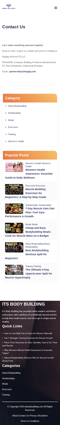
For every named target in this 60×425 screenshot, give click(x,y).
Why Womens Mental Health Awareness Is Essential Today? (27, 351)
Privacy (33, 415)
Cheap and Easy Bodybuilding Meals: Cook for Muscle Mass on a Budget (28, 231)
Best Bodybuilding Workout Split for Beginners (27, 254)
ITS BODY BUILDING (23, 304)
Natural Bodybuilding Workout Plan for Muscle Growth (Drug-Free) (28, 359)
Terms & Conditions (30, 421)
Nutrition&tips (14, 113)
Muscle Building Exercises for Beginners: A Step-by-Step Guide (25, 193)
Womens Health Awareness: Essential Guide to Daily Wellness (28, 173)
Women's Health (16, 141)
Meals (11, 120)
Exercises (13, 127)
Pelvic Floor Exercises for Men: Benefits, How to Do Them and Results (30, 344)
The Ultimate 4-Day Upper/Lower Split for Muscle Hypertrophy (28, 273)
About (15, 415)
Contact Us (23, 415)
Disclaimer (43, 415)
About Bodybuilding (17, 106)
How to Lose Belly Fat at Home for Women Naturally (28, 333)
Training (12, 134)
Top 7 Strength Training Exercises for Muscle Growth (28, 338)
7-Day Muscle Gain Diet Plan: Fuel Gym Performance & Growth (29, 212)
